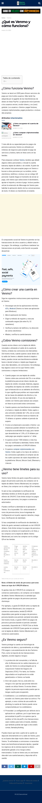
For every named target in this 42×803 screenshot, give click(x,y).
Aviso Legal (19, 781)
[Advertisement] (21, 54)
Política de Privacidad (15, 783)
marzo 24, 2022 (6, 30)
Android (13, 309)
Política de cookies (31, 781)
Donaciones (28, 783)
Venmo (9, 18)
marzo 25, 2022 (18, 128)
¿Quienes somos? (8, 781)
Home (3, 18)
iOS (6, 309)
